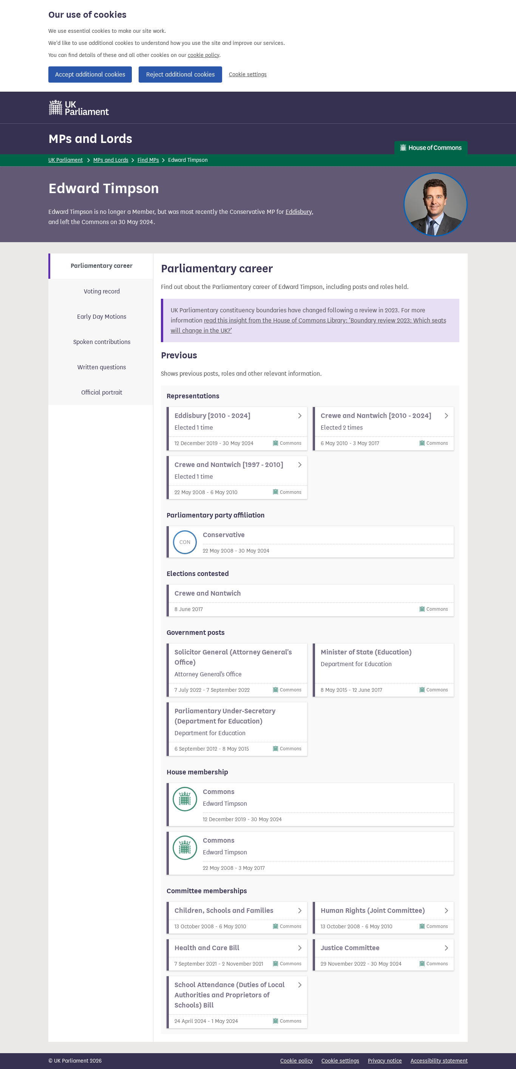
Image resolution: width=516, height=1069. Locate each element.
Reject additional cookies (180, 74)
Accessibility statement (439, 1061)
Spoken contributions (101, 342)
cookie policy (203, 55)
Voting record (102, 291)
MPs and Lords (90, 138)
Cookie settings (248, 74)
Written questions (101, 367)
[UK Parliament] (79, 107)
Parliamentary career (102, 266)
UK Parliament (65, 160)
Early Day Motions (101, 316)
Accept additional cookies (90, 74)
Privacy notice (385, 1061)
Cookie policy (296, 1061)
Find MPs (148, 160)
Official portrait (101, 392)
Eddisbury (299, 211)
